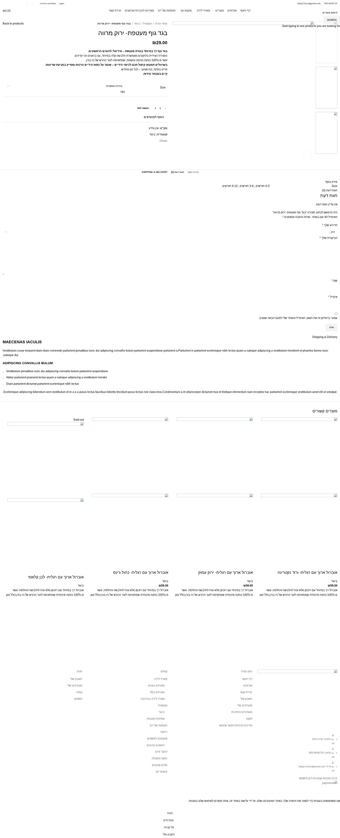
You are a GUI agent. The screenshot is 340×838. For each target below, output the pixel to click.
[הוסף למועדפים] (332, 601)
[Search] (21, 10)
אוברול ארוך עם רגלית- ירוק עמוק (225, 572)
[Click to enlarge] (306, 155)
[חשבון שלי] (30, 3)
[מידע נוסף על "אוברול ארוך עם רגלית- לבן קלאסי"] (79, 610)
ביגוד (334, 581)
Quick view (332, 619)
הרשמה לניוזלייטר (14, 3)
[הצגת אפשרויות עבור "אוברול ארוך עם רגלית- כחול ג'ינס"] (163, 610)
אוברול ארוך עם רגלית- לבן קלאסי (56, 577)
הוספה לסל (143, 108)
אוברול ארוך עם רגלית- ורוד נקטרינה (307, 572)
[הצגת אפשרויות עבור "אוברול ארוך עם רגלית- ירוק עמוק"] (248, 610)
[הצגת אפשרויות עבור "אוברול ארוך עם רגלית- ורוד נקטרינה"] (332, 610)
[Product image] (299, 531)
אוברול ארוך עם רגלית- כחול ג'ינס (140, 572)
